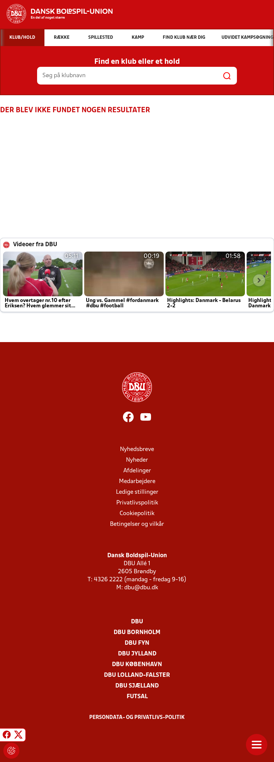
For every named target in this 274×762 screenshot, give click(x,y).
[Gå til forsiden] (56, 13)
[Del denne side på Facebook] (7, 736)
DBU (137, 622)
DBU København (137, 664)
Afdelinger (137, 471)
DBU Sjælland (137, 686)
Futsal (137, 697)
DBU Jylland (137, 654)
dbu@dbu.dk (141, 588)
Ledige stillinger (137, 492)
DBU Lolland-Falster (137, 675)
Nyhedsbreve (137, 449)
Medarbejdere (137, 481)
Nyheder (137, 460)
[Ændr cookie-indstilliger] (11, 751)
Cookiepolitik (137, 513)
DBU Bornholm (137, 632)
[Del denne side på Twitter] (18, 736)
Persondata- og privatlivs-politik (137, 717)
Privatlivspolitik (137, 503)
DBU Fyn (137, 643)
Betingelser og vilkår (137, 524)
